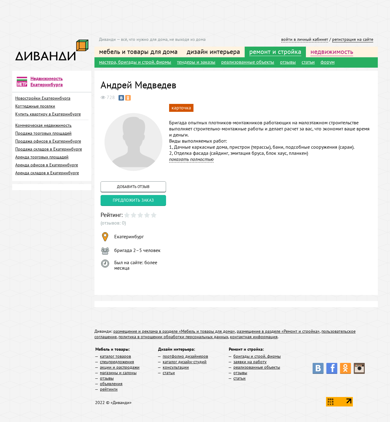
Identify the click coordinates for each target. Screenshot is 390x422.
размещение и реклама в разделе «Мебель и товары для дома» (174, 331)
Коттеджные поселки (35, 106)
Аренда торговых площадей (42, 157)
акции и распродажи (120, 367)
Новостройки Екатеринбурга (42, 98)
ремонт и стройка (275, 51)
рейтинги (109, 389)
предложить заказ (133, 200)
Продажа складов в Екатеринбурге (48, 149)
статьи (308, 62)
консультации (176, 367)
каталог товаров (115, 356)
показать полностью (191, 159)
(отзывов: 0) (113, 223)
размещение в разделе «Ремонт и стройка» (278, 331)
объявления (111, 383)
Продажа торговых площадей (43, 133)
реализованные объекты (247, 62)
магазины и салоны (118, 372)
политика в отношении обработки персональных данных (173, 336)
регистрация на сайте (352, 39)
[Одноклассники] (128, 98)
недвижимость (331, 51)
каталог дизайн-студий (185, 361)
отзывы (288, 62)
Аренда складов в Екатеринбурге (47, 173)
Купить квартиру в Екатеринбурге (48, 114)
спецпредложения (117, 361)
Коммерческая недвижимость (43, 125)
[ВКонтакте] (121, 98)
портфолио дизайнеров (185, 356)
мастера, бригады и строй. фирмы (135, 62)
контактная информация (254, 336)
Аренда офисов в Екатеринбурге (46, 165)
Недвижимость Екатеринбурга (46, 81)
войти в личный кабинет (304, 39)
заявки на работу (250, 361)
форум (328, 62)
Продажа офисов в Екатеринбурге (48, 141)
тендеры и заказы (196, 62)
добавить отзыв (133, 186)
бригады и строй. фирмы (257, 356)
